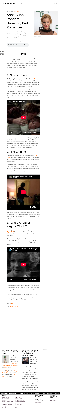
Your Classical (4, 407)
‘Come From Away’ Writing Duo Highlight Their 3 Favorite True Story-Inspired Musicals (30, 352)
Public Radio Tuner (54, 399)
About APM (52, 401)
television (16, 307)
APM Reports (17, 397)
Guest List (16, 11)
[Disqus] (23, 327)
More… (16, 407)
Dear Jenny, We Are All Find (9, 372)
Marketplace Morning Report (7, 401)
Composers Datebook (19, 398)
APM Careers (53, 400)
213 (12, 303)
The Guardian (13, 365)
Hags (7, 371)
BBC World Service (5, 398)
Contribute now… (38, 402)
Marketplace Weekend (19, 400)
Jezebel (5, 367)
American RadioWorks (6, 397)
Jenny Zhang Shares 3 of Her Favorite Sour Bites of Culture (10, 351)
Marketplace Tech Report (20, 401)
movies (11, 307)
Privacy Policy (56, 393)
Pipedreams (17, 403)
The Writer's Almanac (19, 406)
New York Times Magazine (9, 364)
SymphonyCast (5, 406)
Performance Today (5, 403)
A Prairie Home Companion (7, 404)
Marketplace (4, 400)
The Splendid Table (18, 404)
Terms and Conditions (47, 393)
